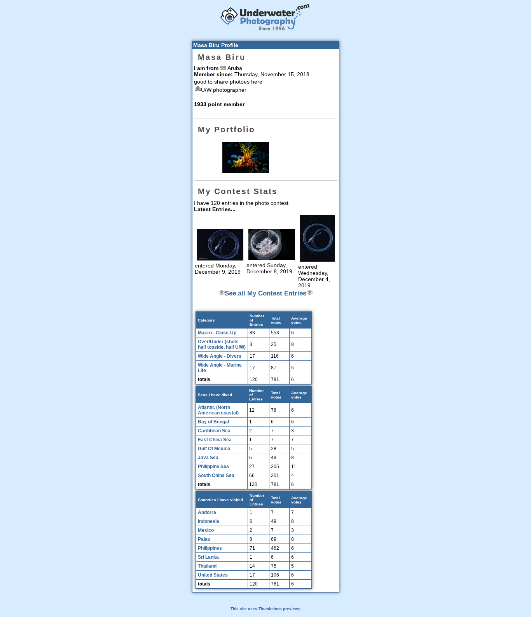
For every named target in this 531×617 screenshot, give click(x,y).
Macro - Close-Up (217, 333)
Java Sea (208, 457)
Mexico (206, 530)
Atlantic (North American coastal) (218, 410)
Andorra (207, 512)
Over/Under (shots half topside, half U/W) (222, 344)
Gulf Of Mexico (214, 448)
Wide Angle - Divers (219, 356)
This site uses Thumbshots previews (265, 609)
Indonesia (208, 521)
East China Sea (215, 439)
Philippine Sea (213, 466)
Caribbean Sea (214, 430)
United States (213, 575)
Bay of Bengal (213, 422)
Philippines (210, 548)
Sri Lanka (208, 557)
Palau (204, 539)
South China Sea (216, 475)
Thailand (207, 566)
